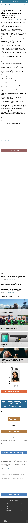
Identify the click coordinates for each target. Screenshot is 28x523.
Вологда (8, 503)
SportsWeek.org (15, 479)
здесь (7, 468)
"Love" (24, 479)
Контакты (8, 510)
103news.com (3, 479)
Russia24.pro (9, 481)
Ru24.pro (5, 481)
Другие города (9, 506)
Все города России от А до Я (7, 140)
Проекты (8, 508)
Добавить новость (15, 500)
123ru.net (11, 521)
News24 (2, 481)
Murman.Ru (15, 19)
